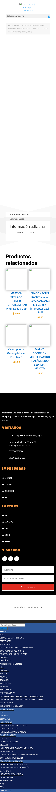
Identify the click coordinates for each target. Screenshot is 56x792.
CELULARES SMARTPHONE (12, 637)
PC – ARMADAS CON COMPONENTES (16, 647)
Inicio (10, 25)
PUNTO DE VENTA (8, 735)
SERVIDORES (5, 641)
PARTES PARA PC (7, 693)
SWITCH (3, 673)
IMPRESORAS (6, 722)
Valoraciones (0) (17, 219)
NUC (2, 634)
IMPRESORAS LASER (9, 728)
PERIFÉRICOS (6, 660)
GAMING (16, 25)
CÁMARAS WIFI (6, 777)
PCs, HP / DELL (6, 644)
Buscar (4, 628)
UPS (2, 667)
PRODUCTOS (5, 631)
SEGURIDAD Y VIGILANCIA (11, 706)
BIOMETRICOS (6, 780)
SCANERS (4, 745)
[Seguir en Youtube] (16, 558)
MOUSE (3, 676)
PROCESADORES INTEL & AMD (13, 654)
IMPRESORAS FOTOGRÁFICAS (13, 732)
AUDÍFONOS (5, 683)
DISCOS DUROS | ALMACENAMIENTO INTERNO (21, 696)
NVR (2, 783)
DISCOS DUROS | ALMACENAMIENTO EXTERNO (21, 699)
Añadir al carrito (22, 183)
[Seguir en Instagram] (10, 558)
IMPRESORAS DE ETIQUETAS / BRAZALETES (19, 754)
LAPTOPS (4, 657)
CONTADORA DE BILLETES (11, 758)
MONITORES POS (7, 751)
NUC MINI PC (6, 738)
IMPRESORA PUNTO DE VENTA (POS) (16, 748)
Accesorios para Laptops (11, 663)
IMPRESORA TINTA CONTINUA (13, 725)
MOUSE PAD (5, 686)
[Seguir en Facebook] (4, 558)
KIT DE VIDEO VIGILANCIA (11, 774)
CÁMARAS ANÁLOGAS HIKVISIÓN (14, 767)
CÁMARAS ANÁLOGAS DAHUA (13, 764)
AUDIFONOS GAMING (30, 25)
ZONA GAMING (7, 702)
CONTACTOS (5, 790)
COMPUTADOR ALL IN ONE (12, 651)
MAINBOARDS (6, 689)
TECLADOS (5, 680)
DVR (2, 787)
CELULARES (5, 719)
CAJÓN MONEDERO (9, 741)
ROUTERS (4, 670)
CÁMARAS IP (5, 771)
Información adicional (20, 214)
